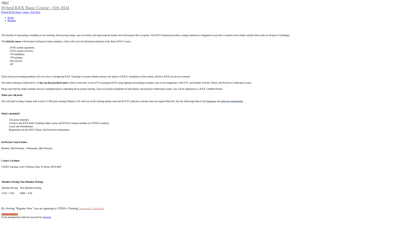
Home (11, 17)
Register (12, 20)
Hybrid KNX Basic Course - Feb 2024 (35, 7)
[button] (9, 214)
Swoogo (47, 217)
